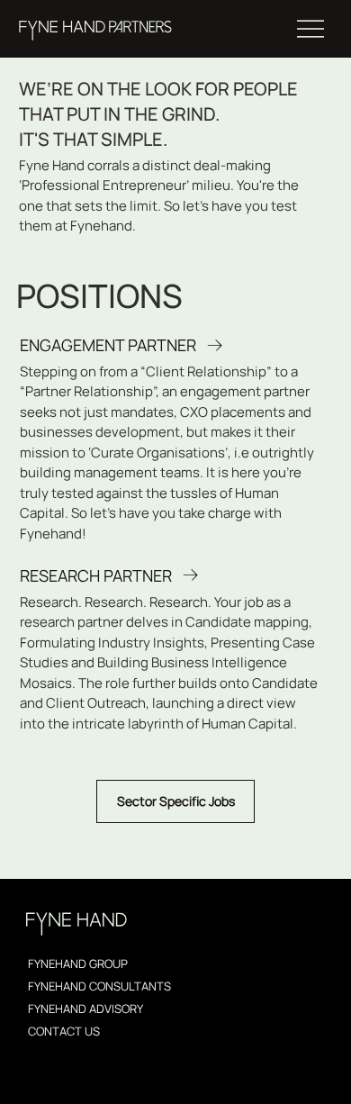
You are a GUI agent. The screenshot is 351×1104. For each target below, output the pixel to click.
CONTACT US (64, 1031)
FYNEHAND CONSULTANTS (99, 986)
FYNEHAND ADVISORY (85, 1008)
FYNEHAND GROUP (78, 963)
